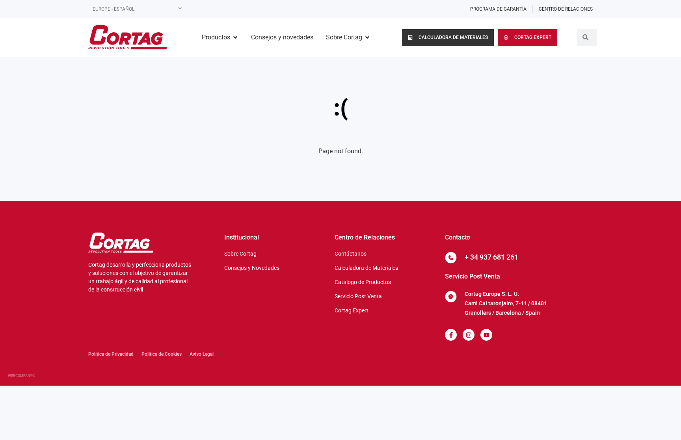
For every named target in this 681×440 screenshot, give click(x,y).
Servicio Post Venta (472, 276)
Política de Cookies (161, 354)
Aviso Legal (202, 354)
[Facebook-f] (451, 335)
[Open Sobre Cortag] (367, 37)
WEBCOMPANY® (21, 376)
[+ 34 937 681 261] (451, 258)
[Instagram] (468, 335)
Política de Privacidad (111, 354)
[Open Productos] (235, 37)
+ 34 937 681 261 (491, 257)
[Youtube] (486, 335)
